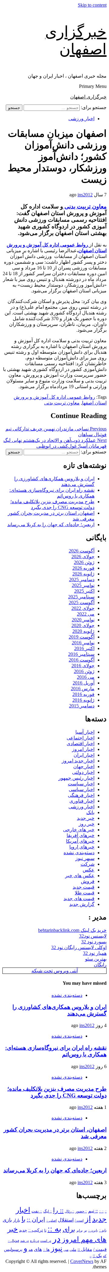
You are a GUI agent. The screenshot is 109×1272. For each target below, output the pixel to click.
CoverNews (81, 1261)
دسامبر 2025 (81, 579)
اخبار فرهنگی (81, 795)
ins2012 (85, 194)
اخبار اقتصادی (80, 743)
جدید (23, 1230)
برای (69, 1229)
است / (79, 1220)
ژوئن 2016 (84, 671)
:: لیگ (47, 1211)
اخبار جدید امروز (78, 760)
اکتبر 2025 (84, 591)
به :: (54, 1228)
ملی (73, 1249)
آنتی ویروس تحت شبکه (54, 970)
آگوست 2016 (81, 659)
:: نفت (36, 1211)
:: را (58, 1210)
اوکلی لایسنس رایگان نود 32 (79, 947)
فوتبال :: (13, 1240)
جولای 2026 (82, 556)
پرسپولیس (13, 1249)
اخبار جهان (83, 766)
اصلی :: (51, 1220)
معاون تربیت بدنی (85, 206)
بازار (16, 1220)
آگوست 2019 (81, 636)
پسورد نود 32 (94, 941)
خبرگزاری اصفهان (88, 96)
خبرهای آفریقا (80, 835)
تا (45, 1230)
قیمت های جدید (79, 898)
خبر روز (86, 823)
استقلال (66, 1219)
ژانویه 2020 (83, 631)
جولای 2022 (82, 608)
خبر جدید (85, 818)
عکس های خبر (79, 875)
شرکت (87, 864)
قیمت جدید (83, 887)
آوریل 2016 (83, 682)
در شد (24, 1240)
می (66, 1250)
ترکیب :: (35, 1230)
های (38, 1249)
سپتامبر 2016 (81, 654)
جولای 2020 (82, 625)
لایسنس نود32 (93, 936)
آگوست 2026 (81, 550)
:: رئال (69, 1211)
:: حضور (81, 1211)
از (88, 1219)
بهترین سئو (96, 958)
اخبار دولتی (83, 772)
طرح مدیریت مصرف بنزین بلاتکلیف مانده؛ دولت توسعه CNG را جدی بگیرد (57, 1092)
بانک (90, 812)
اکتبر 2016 (84, 648)
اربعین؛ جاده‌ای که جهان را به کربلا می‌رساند (50, 524)
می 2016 (85, 677)
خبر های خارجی (78, 829)
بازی (7, 1220)
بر (85, 1230)
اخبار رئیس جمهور (76, 778)
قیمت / (100, 1249)
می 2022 (85, 614)
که (105, 1256)
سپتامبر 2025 (81, 596)
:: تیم (93, 1211)
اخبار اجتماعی (80, 737)
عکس (88, 869)
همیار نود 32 (95, 953)
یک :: (97, 1255)
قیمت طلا (84, 892)
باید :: (103, 1230)
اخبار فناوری (81, 800)
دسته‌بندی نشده (79, 852)
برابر (79, 1230)
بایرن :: (93, 1230)
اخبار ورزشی (81, 118)
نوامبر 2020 (83, 619)
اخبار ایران (84, 755)
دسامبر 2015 (81, 705)
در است (45, 1240)
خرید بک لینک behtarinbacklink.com (72, 930)
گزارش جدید (81, 904)
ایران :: (36, 1219)
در (56, 1239)
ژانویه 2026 (83, 573)
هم (30, 1250)
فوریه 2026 (83, 568)
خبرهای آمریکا (80, 841)
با (23, 1219)
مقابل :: (85, 1249)
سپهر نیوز (84, 858)
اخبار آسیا (84, 732)
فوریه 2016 (83, 694)
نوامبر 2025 (83, 585)
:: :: (101, 1211)
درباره (34, 1240)
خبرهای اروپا (81, 846)
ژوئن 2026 (84, 562)
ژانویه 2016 (83, 700)
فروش (87, 881)
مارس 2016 (82, 688)
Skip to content (92, 5)
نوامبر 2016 (83, 642)
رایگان (100, 964)
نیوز (56, 1248)
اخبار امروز (83, 749)
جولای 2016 (82, 665)
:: (106, 1211)
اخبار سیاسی (81, 789)
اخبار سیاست (81, 783)
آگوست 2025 (81, 602)
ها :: (46, 1250)
